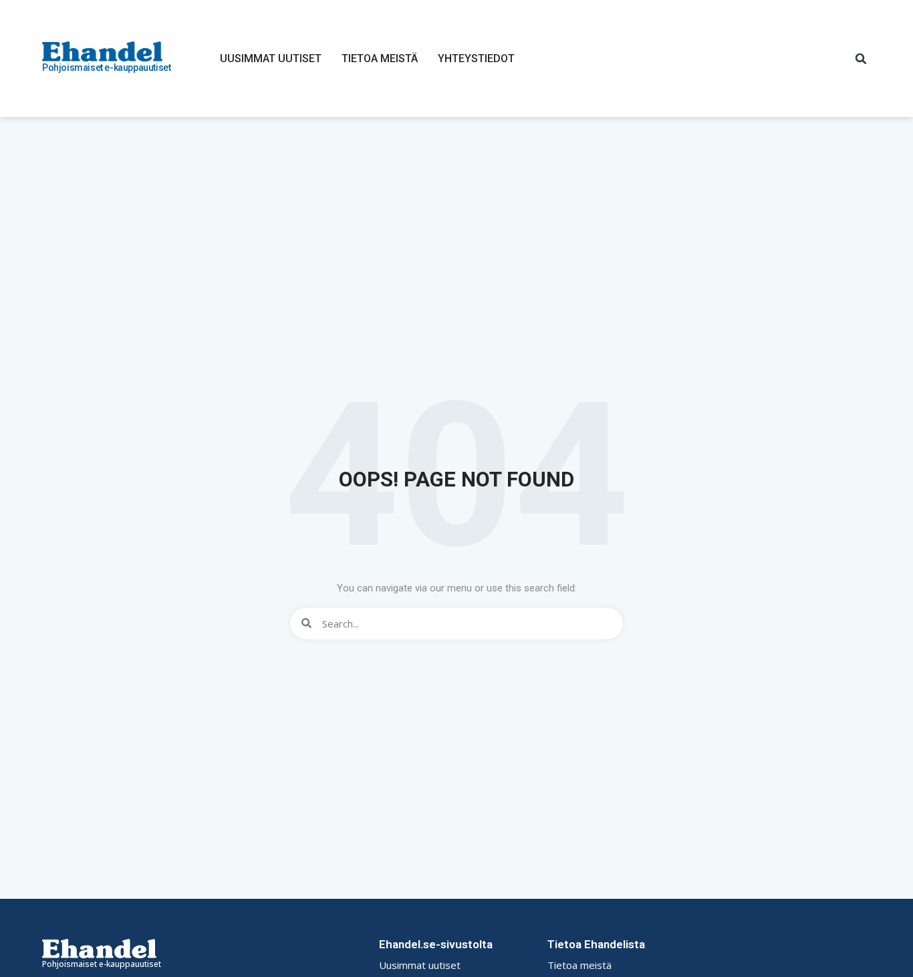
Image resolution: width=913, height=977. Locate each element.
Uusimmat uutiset (270, 58)
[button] (861, 59)
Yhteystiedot (476, 58)
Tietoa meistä (380, 58)
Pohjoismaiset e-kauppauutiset (106, 67)
